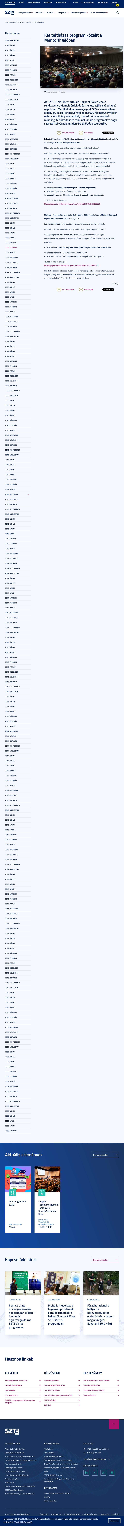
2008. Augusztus (12, 1106)
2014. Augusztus (12, 751)
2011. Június (10, 938)
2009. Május (10, 1062)
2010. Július (10, 992)
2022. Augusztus (12, 277)
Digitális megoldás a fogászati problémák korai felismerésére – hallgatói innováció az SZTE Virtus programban (61, 1314)
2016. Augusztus (12, 632)
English (114, 2)
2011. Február (11, 958)
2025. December (11, 80)
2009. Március (11, 1071)
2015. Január (10, 726)
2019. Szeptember (12, 450)
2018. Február (11, 543)
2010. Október (11, 978)
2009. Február (11, 1076)
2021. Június (10, 346)
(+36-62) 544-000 (94, 1453)
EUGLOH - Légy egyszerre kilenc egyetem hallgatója (20, 1401)
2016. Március (11, 657)
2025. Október (11, 90)
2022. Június (10, 287)
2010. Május (10, 1002)
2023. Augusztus (12, 218)
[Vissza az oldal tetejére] (114, 1424)
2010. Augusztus (12, 988)
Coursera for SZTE (11, 1395)
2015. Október (11, 682)
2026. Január (10, 75)
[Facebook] (95, 1473)
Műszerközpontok (78, 12)
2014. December (11, 731)
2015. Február (11, 721)
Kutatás (50, 12)
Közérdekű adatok (90, 1514)
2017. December (11, 553)
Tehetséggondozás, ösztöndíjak (16, 1380)
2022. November (12, 262)
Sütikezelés (43, 1514)
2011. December (11, 909)
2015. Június (10, 701)
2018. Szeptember (12, 509)
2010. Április (10, 1007)
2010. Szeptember (12, 983)
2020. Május (10, 410)
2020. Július (10, 400)
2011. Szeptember (12, 923)
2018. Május (10, 529)
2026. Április (10, 60)
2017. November (12, 558)
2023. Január (10, 252)
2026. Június (10, 50)
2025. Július (10, 104)
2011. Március (11, 953)
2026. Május (10, 55)
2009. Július (10, 1052)
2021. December (11, 317)
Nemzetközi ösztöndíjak (13, 1385)
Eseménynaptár (100, 1154)
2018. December (11, 494)
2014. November (12, 736)
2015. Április (10, 711)
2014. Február (11, 780)
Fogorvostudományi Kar (13, 1464)
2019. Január (10, 489)
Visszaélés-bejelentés (72, 1514)
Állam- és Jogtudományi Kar (15, 1449)
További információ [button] (23, 1522)
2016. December (11, 613)
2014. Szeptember (12, 746)
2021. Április (10, 356)
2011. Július (10, 933)
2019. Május (10, 469)
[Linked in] (86, 1473)
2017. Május (10, 588)
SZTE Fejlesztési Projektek (53, 1475)
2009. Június (10, 1057)
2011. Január (10, 963)
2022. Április (10, 297)
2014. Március (11, 775)
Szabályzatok (49, 1453)
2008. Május (10, 1126)
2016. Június (10, 642)
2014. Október (11, 741)
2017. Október (11, 563)
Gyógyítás (62, 12)
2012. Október (11, 859)
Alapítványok (48, 1449)
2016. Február (11, 662)
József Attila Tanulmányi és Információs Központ (61, 1464)
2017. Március (11, 598)
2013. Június (10, 820)
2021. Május (10, 351)
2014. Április (10, 770)
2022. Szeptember (12, 272)
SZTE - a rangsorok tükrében (54, 1385)
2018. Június (10, 524)
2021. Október (11, 326)
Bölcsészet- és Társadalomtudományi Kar (20, 1456)
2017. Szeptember (12, 568)
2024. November (12, 144)
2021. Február (11, 366)
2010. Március (11, 1012)
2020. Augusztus (12, 395)
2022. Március (11, 302)
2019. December (11, 435)
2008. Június (10, 1116)
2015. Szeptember (12, 687)
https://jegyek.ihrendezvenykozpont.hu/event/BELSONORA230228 (72, 203)
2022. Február (11, 307)
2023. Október (11, 208)
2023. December (11, 198)
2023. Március (11, 243)
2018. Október (11, 504)
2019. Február (11, 484)
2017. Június (10, 583)
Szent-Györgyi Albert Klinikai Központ (57, 1493)
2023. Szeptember (12, 213)
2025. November (12, 85)
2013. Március (11, 835)
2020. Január (10, 430)
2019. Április (10, 474)
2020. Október (11, 386)
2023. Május (10, 233)
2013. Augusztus (12, 810)
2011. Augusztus (12, 928)
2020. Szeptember (12, 391)
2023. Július (10, 223)
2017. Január (10, 608)
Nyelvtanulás (10, 1390)
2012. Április (10, 889)
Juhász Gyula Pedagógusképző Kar (17, 1475)
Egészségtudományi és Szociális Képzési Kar (21, 1460)
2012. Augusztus (12, 869)
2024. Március (11, 183)
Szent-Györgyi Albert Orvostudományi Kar (20, 1486)
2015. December (11, 672)
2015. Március (11, 716)
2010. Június (10, 997)
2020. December (11, 376)
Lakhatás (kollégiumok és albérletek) (96, 1380)
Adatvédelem (103, 2)
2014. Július (10, 756)
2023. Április (10, 238)
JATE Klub (47, 1405)
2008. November (12, 1091)
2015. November (12, 677)
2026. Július (10, 45)
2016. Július (10, 637)
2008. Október (11, 1096)
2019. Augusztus (12, 455)
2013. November (12, 795)
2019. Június (10, 465)
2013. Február (11, 840)
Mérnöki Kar (9, 1482)
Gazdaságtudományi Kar (13, 1467)
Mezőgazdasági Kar (12, 1479)
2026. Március (11, 65)
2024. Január (10, 193)
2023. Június (10, 228)
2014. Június (10, 761)
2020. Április (10, 415)
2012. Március (11, 894)
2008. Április (10, 1121)
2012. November (12, 854)
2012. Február (11, 899)
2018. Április (10, 534)
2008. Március (11, 1131)
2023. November (12, 203)
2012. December (11, 849)
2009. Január (10, 1081)
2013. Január (10, 844)
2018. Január (10, 548)
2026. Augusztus (12, 40)
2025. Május (10, 114)
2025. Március (11, 124)
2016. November (12, 617)
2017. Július (10, 578)
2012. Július (10, 874)
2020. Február (11, 425)
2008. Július (10, 1111)
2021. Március (11, 361)
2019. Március (11, 479)
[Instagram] (103, 1473)
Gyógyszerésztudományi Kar (15, 1471)
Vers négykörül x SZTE (17, 1203)
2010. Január (10, 1022)
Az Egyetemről (25, 12)
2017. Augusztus (12, 573)
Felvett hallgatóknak (33, 2)
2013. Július (10, 815)
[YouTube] (112, 1473)
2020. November (12, 381)
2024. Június (10, 169)
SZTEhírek (21, 22)
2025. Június (10, 109)
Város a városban (89, 1395)
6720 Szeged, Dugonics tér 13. (98, 1449)
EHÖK (46, 1471)
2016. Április (10, 652)
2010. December (11, 968)
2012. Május (10, 884)
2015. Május (10, 706)
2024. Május (10, 173)
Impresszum (105, 1514)
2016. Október (11, 622)
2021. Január (10, 371)
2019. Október (11, 445)
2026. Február (11, 70)
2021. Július (10, 341)
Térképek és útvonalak (94, 1459)
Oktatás (38, 12)
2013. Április (10, 830)
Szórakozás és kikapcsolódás (93, 1390)
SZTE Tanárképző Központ (14, 1490)
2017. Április (10, 593)
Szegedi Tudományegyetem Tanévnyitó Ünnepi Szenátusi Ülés (48, 1208)
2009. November (12, 1032)
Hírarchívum (29, 22)
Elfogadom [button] (114, 1521)
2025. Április (10, 119)
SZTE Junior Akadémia (52, 1390)
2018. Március (11, 539)
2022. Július (10, 282)
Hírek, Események (98, 12)
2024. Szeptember (12, 154)
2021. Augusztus (12, 336)
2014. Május (10, 766)
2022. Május (10, 292)
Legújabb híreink (15, 1300)
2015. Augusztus (12, 691)
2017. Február (11, 603)
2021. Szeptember (12, 331)
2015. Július (10, 696)
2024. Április (10, 178)
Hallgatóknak (48, 2)
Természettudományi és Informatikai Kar (19, 1494)
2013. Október (11, 800)
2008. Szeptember (12, 1101)
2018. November (12, 499)
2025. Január (10, 134)
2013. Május (10, 825)
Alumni (75, 2)
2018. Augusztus (12, 514)
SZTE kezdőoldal (10, 2)
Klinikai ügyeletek (50, 1501)
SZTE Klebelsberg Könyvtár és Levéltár (58, 1395)
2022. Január (10, 312)
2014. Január (10, 785)
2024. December (11, 139)
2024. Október (11, 149)
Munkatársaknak (60, 2)
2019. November (12, 440)
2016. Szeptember (12, 627)
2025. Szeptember (12, 95)
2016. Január (10, 667)
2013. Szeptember (12, 805)
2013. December (11, 790)
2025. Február (11, 129)
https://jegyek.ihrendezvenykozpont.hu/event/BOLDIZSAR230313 (71, 265)
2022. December (11, 257)
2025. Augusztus (12, 99)
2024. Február (11, 188)
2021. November (12, 321)
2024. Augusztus (12, 159)
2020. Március (11, 420)
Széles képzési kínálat (52, 1380)
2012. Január (10, 904)
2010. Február (11, 1017)
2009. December (11, 1027)
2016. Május (10, 647)
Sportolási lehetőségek (91, 1385)
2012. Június (10, 879)
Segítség (116, 1514)
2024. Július (10, 164)
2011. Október (11, 918)
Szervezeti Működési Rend (53, 1456)
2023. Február (39, 22)
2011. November (12, 914)
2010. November (12, 973)
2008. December (11, 1086)
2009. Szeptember (12, 1042)
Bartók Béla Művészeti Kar (14, 1453)
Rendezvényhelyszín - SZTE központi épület (59, 1467)
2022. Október (11, 267)
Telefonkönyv (89, 2)
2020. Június (10, 405)
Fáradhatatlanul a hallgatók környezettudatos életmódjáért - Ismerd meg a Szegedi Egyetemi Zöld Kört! (100, 1314)
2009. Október (11, 1037)
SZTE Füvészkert (50, 1400)
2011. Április (10, 948)
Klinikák (47, 1497)
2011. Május (10, 943)
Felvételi (21, 2)
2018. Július (10, 519)
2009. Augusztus (12, 1047)
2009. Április (10, 1066)
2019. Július (10, 460)
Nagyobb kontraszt (117, 5)
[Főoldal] (9, 12)
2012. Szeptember (12, 864)
